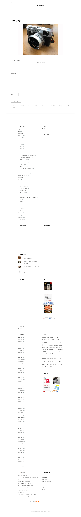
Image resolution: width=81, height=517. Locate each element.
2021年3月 (20, 379)
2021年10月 (20, 363)
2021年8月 (20, 368)
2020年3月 (20, 406)
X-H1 (21, 137)
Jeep (19, 179)
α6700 (21, 201)
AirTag (48, 337)
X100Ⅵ (21, 150)
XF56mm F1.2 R (23, 170)
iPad (59, 342)
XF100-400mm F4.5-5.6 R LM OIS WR (27, 155)
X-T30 (21, 144)
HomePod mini (50, 342)
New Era (54, 351)
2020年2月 (20, 408)
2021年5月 (20, 374)
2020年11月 (20, 388)
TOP (37, 12)
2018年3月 (20, 459)
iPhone (45, 345)
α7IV (20, 203)
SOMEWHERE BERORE (47, 481)
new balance (49, 351)
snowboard (49, 356)
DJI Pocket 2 (20, 133)
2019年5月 (20, 428)
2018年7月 (20, 450)
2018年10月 (20, 443)
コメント (14, 78)
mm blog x (46, 135)
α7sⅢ (46, 367)
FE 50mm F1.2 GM (23, 190)
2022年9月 (20, 348)
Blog (19, 131)
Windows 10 (55, 358)
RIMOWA (44, 356)
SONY (19, 182)
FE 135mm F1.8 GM (24, 183)
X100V (21, 148)
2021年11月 (20, 361)
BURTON (44, 339)
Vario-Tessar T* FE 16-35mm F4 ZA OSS (28, 197)
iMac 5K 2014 (55, 342)
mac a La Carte (45, 477)
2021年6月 (20, 372)
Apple (19, 129)
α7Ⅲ (21, 210)
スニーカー (20, 219)
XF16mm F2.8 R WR (24, 161)
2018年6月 (20, 452)
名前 (12, 94)
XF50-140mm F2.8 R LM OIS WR (26, 168)
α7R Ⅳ (21, 206)
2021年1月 (20, 383)
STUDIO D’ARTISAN (55, 356)
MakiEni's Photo (45, 479)
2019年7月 (20, 423)
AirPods (44, 337)
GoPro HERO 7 (21, 177)
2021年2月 (20, 381)
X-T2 (21, 142)
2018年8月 (20, 448)
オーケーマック (45, 483)
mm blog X (23, 473)
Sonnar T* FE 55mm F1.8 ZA (26, 195)
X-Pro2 (21, 139)
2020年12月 (20, 386)
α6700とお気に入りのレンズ (24, 481)
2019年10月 (20, 417)
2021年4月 (20, 377)
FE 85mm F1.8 (23, 192)
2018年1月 (20, 463)
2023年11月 (20, 343)
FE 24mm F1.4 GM (23, 188)
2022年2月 (20, 355)
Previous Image (15, 60)
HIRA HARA (44, 475)
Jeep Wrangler (53, 345)
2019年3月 (20, 432)
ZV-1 (21, 199)
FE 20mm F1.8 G (23, 186)
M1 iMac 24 (48, 347)
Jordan (60, 345)
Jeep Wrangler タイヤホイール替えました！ (27, 494)
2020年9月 (20, 392)
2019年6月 (20, 426)
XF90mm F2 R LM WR (24, 173)
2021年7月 (20, 370)
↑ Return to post (41, 62)
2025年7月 (20, 337)
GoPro (44, 342)
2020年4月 (20, 403)
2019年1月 (20, 437)
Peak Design (50, 354)
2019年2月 (20, 434)
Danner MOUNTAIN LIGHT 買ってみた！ (26, 485)
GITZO (57, 339)
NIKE (58, 351)
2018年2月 (20, 461)
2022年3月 (20, 352)
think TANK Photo (50, 358)
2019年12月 (20, 412)
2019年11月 (20, 415)
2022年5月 (20, 350)
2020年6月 (20, 399)
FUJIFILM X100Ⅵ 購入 (23, 475)
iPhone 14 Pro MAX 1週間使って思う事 (26, 487)
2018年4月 (20, 457)
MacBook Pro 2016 (52, 349)
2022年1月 (20, 357)
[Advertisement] (28, 238)
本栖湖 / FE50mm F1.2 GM (23, 490)
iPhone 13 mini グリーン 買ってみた (25, 496)
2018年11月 (20, 441)
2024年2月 (20, 341)
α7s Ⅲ (21, 208)
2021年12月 (20, 359)
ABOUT (42, 12)
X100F (21, 146)
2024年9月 (20, 339)
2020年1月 (20, 410)
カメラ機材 (20, 217)
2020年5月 (20, 401)
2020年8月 (20, 395)
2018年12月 (20, 439)
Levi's (43, 347)
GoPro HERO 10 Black (22, 175)
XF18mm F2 (22, 164)
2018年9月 (20, 446)
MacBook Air (52, 347)
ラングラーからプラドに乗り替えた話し (26, 483)
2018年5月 (20, 454)
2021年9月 (20, 366)
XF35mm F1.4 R (23, 166)
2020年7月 (20, 397)
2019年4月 (20, 430)
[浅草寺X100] (40, 54)
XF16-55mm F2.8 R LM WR (25, 157)
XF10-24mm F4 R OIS (24, 153)
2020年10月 (20, 390)
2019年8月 (20, 421)
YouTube (20, 212)
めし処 (19, 215)
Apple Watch (54, 337)
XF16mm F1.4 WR (23, 159)
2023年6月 (20, 346)
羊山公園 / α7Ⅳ (21, 492)
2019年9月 (20, 419)
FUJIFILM (20, 135)
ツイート (20, 328)
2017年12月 (20, 466)
